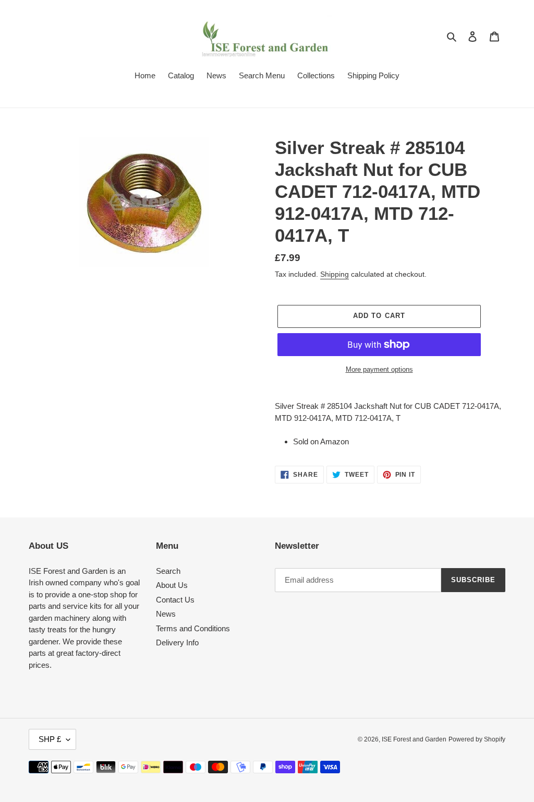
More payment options (379, 369)
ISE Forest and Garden (414, 739)
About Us (172, 585)
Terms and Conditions (193, 628)
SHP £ (50, 739)
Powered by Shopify (476, 739)
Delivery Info (177, 642)
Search (168, 571)
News (166, 613)
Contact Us (175, 599)
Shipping (334, 274)
